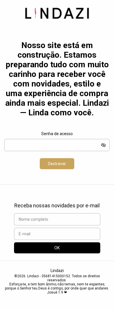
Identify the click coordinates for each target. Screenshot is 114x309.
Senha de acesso (57, 133)
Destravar (57, 163)
